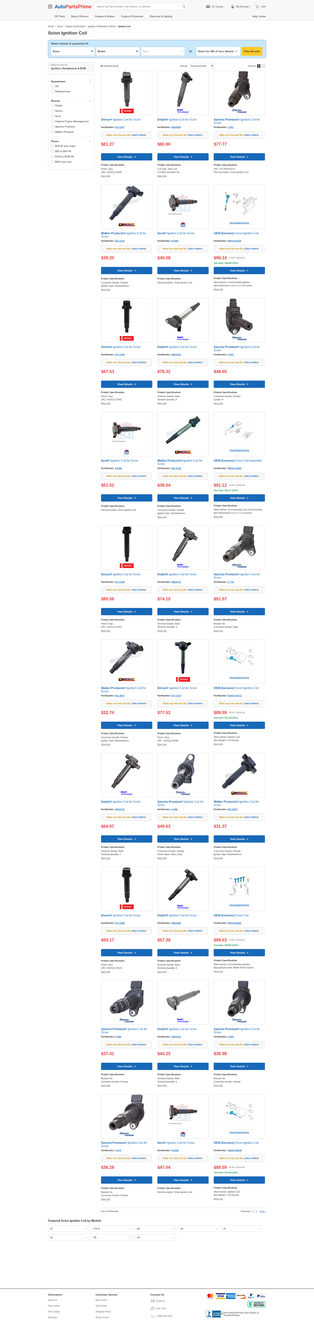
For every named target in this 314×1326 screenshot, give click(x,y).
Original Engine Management (72, 121)
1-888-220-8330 (164, 1316)
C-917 (231, 127)
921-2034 (232, 809)
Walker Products (64, 131)
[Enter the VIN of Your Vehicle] (218, 51)
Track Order (101, 1306)
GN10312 (120, 809)
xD (181, 1228)
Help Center (54, 1306)
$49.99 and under (65, 146)
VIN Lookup (54, 1311)
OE (57, 86)
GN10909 (176, 127)
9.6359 (174, 241)
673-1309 (120, 582)
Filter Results (252, 51)
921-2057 (120, 695)
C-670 (118, 1150)
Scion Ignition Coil (236, 233)
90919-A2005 (234, 468)
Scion (60, 26)
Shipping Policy (103, 1311)
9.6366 (118, 468)
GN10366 (176, 923)
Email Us (160, 1301)
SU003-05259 (235, 1150)
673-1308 (120, 923)
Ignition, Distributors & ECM (101, 26)
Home (51, 26)
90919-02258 (234, 241)
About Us (52, 1300)
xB (138, 1228)
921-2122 (120, 241)
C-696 (174, 809)
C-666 (118, 1037)
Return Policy (102, 1317)
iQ (51, 1237)
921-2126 (176, 468)
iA (224, 1228)
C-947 (231, 354)
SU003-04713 (235, 695)
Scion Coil (231, 915)
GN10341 (176, 354)
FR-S (97, 1228)
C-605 (231, 1037)
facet (58, 116)
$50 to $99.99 (63, 151)
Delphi (58, 105)
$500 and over (63, 161)
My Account (101, 1300)
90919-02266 (234, 923)
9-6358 (174, 1150)
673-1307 (120, 127)
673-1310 (176, 695)
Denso (59, 110)
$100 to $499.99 (64, 156)
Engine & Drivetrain (75, 26)
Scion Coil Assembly (238, 460)
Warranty (52, 1317)
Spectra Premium (65, 126)
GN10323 (176, 1037)
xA (138, 1237)
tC (51, 1228)
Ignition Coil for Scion (121, 119)
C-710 (231, 582)
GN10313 (176, 582)
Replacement (62, 91)
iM (95, 1237)
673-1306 (120, 354)
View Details (124, 156)
